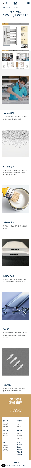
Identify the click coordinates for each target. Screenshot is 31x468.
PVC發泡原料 (8, 166)
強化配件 (7, 329)
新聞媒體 (19, 436)
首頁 (4, 7)
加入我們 (5, 447)
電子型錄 (19, 444)
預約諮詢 (19, 449)
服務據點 (5, 445)
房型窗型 (19, 421)
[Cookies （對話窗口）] (3, 465)
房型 (18, 424)
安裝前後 (5, 436)
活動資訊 (19, 433)
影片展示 (19, 442)
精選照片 (5, 433)
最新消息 (19, 430)
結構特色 (5, 426)
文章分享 (19, 438)
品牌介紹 (19, 452)
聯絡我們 (5, 442)
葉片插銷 (7, 385)
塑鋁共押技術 (9, 275)
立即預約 (5, 450)
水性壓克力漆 (9, 222)
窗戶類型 (19, 426)
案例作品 (5, 430)
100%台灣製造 (9, 113)
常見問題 (19, 447)
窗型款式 (5, 424)
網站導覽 (19, 454)
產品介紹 (8, 7)
